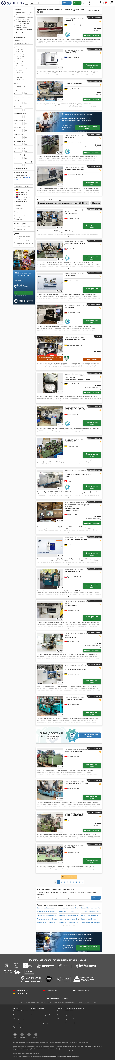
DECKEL (19, 49)
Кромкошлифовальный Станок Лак (70, 908)
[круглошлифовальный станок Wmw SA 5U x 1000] (50, 854)
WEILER (19, 65)
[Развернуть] (68, 45)
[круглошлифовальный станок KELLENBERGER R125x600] (50, 822)
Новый (19, 208)
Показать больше (69, 926)
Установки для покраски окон (35, 1002)
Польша (22, 192)
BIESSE (19, 70)
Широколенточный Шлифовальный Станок (95, 923)
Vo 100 (94, 1002)
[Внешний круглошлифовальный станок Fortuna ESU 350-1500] (50, 758)
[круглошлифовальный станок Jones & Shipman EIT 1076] (50, 251)
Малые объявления (24, 227)
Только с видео (22, 241)
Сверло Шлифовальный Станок (91, 908)
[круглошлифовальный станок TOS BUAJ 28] (50, 144)
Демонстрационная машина (24, 212)
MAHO (19, 61)
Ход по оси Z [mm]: (19, 155)
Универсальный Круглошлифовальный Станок (96, 915)
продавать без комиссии (23, 293)
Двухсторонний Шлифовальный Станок (50, 923)
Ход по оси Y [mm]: (19, 148)
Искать (67, 3)
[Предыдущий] (38, 27)
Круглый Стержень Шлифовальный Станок (73, 915)
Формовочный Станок (88, 919)
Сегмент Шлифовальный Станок (92, 912)
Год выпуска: (17, 100)
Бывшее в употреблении (23, 216)
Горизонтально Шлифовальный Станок (50, 915)
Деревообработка (23, 15)
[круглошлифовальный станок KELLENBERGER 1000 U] (50, 706)
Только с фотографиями (23, 237)
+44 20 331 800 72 (22, 991)
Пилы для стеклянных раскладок (64, 1002)
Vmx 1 (21, 1002)
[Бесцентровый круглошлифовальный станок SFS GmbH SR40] (50, 219)
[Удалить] (60, 3)
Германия (23, 190)
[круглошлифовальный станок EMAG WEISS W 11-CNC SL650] (50, 416)
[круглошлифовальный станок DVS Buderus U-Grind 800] (50, 346)
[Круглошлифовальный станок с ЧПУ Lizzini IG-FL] (50, 314)
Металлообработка (24, 12)
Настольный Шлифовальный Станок (71, 923)
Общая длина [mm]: (20, 113)
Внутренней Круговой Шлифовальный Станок (52, 912)
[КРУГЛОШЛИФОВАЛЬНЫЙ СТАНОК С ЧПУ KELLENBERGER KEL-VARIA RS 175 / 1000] (50, 480)
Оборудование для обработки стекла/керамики (24, 29)
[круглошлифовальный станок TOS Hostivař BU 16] (50, 579)
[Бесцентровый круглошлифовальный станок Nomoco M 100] (50, 642)
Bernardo (20, 75)
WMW (19, 77)
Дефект (19, 219)
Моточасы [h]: (18, 107)
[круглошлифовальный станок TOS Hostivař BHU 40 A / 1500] (50, 790)
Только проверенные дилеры (24, 244)
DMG (19, 63)
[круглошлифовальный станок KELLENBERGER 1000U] (50, 91)
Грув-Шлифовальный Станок (47, 919)
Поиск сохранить (69, 877)
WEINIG (19, 51)
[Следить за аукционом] (100, 340)
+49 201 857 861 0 (52, 991)
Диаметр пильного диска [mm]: (23, 162)
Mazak (19, 72)
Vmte (87, 1002)
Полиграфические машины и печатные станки (24, 18)
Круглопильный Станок (66, 912)
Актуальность (93, 10)
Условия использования (68, 1056)
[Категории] (26, 3)
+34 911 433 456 (21, 994)
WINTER (20, 56)
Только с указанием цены (23, 97)
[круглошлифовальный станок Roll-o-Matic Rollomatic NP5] (50, 547)
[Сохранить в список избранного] (100, 20)
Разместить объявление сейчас (88, 127)
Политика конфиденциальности (52, 1056)
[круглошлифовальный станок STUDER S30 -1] (50, 282)
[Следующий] (61, 27)
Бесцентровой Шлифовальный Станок (50, 908)
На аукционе (92, 359)
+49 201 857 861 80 (82, 991)
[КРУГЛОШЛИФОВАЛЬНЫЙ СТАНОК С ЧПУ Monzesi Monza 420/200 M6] (50, 674)
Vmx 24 (80, 1002)
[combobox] (23, 186)
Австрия (22, 199)
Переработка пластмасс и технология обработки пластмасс (23, 23)
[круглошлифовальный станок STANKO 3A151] (50, 448)
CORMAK (20, 79)
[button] (112, 3)
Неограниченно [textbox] (22, 186)
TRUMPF (20, 58)
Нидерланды (24, 197)
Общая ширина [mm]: (20, 120)
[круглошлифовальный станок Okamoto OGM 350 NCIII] (50, 176)
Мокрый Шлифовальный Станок (70, 919)
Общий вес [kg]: (18, 134)
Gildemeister (21, 68)
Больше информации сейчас (90, 735)
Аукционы (20, 229)
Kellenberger (96, 203)
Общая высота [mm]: (20, 127)
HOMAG (20, 54)
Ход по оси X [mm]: (19, 141)
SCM (19, 47)
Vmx (49, 1002)
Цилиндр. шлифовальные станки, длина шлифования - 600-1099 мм (63, 203)
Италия (22, 194)
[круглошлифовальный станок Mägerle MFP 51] (50, 59)
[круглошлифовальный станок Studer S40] (50, 27)
